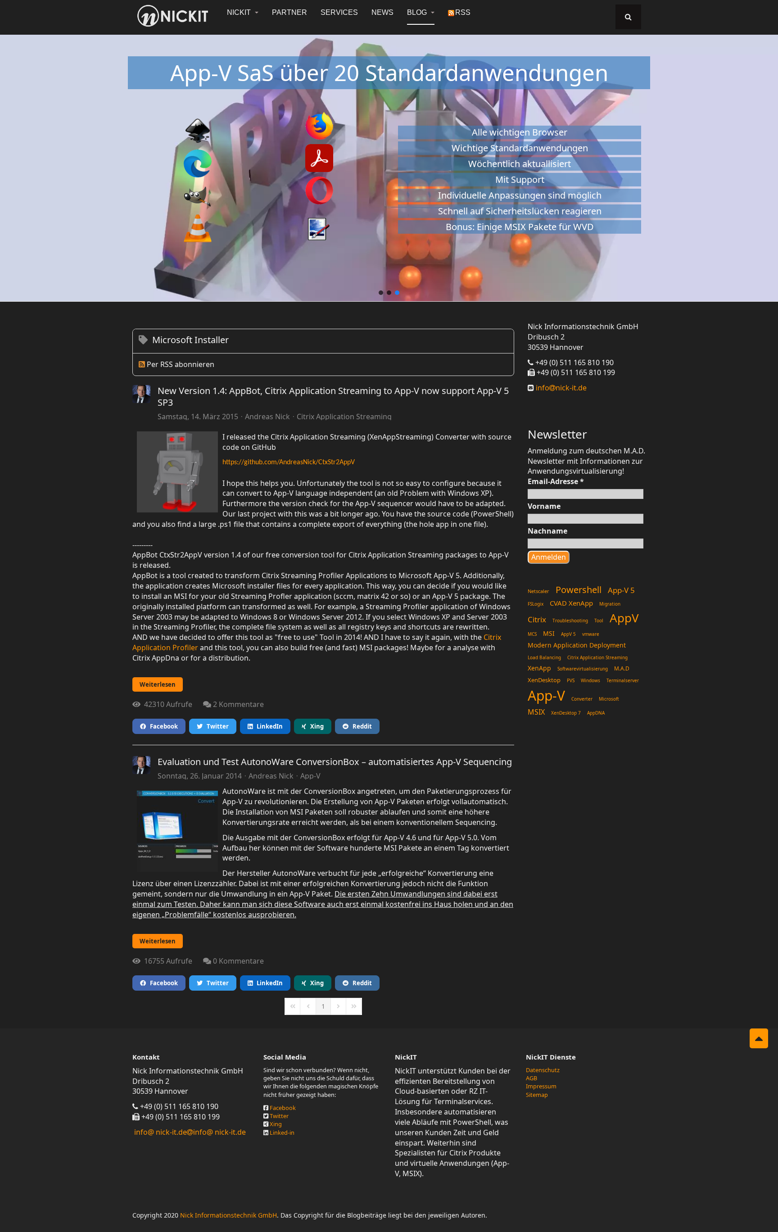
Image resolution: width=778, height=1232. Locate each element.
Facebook (162, 726)
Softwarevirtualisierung (582, 669)
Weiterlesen (158, 684)
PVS (570, 680)
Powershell (579, 590)
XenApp (539, 668)
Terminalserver (622, 680)
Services (339, 12)
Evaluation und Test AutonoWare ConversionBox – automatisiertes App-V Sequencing (335, 762)
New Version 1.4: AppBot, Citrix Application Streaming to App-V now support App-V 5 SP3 (333, 396)
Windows (590, 680)
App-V (310, 775)
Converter (582, 699)
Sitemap (537, 1095)
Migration (609, 604)
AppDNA (596, 713)
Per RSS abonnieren (180, 364)
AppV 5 (568, 634)
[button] (381, 292)
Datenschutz (543, 1070)
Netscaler (538, 591)
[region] (389, 163)
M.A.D (621, 668)
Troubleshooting (570, 620)
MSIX (536, 712)
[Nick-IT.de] (173, 16)
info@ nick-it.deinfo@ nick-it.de (190, 1132)
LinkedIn (268, 726)
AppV (624, 618)
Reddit (360, 726)
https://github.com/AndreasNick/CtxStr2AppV (288, 462)
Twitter (216, 726)
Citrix (537, 619)
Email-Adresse (556, 481)
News (382, 12)
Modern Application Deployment (577, 645)
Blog (418, 12)
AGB (531, 1078)
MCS (532, 634)
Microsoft (609, 699)
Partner (289, 12)
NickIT (240, 12)
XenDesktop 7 (566, 713)
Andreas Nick (267, 416)
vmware (590, 634)
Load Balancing (544, 657)
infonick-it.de (560, 388)
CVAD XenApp (571, 602)
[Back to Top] (759, 1038)
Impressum (541, 1086)
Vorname (544, 506)
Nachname (547, 531)
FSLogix (535, 604)
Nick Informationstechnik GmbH (228, 1215)
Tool (598, 620)
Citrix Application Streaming (344, 416)
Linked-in (282, 1132)
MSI (549, 633)
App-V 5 (621, 590)
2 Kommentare (238, 704)
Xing (315, 726)
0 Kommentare (238, 961)
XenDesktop (544, 680)
